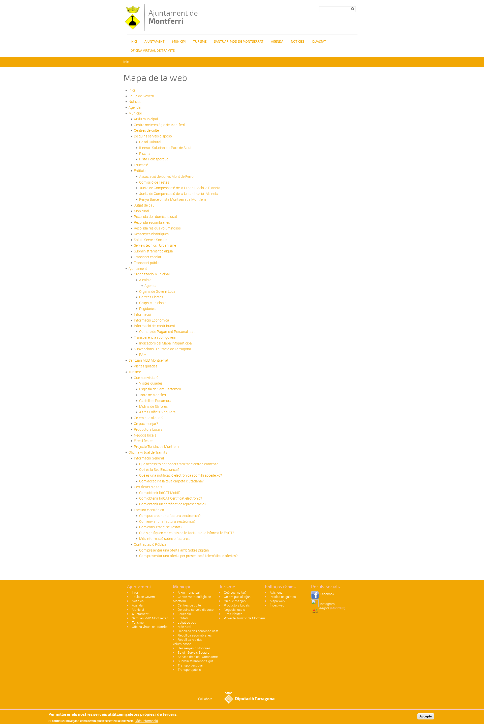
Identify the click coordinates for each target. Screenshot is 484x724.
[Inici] (132, 28)
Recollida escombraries (152, 222)
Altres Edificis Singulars (157, 412)
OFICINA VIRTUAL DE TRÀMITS (153, 51)
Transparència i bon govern (155, 337)
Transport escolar (147, 256)
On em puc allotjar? (148, 417)
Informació (142, 314)
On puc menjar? (146, 423)
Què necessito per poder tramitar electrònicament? (178, 463)
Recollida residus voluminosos (157, 228)
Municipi (179, 42)
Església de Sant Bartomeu (160, 389)
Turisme (199, 42)
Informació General (149, 458)
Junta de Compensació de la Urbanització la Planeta (179, 187)
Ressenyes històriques (151, 233)
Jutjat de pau (144, 205)
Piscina (144, 153)
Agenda (277, 42)
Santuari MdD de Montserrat (238, 42)
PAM (142, 354)
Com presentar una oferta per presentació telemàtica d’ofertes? (188, 555)
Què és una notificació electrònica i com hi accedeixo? (180, 475)
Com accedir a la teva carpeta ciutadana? (171, 481)
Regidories (147, 308)
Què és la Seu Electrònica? (159, 469)
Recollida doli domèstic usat (155, 216)
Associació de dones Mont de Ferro (166, 176)
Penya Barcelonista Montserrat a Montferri (172, 199)
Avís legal (276, 592)
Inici (134, 42)
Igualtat (319, 42)
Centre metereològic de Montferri (159, 124)
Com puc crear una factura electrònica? (169, 515)
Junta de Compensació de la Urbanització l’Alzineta (178, 193)
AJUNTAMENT (154, 42)
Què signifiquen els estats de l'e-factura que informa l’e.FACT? (186, 532)
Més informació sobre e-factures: (164, 538)
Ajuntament (138, 268)
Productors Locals (148, 429)
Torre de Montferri (153, 394)
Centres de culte (146, 130)
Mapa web (277, 601)
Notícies (297, 42)
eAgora (324, 608)
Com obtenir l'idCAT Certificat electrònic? (170, 498)
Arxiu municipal (146, 119)
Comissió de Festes (154, 182)
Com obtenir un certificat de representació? (172, 504)
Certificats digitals (148, 486)
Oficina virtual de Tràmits (148, 452)
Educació (141, 164)
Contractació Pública (150, 544)
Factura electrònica (149, 509)
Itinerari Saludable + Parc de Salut (165, 147)
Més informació (146, 721)
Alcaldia (145, 279)
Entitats (140, 170)
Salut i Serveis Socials (150, 239)
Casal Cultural (150, 141)
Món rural (141, 211)
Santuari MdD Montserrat (148, 360)
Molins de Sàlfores (153, 406)
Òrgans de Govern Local (157, 291)
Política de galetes (283, 596)
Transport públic (146, 262)
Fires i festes (143, 440)
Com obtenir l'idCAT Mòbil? (159, 492)
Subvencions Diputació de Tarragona (162, 348)
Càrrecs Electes (151, 297)
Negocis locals (145, 435)
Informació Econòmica (151, 320)
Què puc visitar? (146, 377)
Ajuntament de (173, 17)
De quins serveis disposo (153, 136)
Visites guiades (145, 366)
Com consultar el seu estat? (160, 527)
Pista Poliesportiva (153, 159)
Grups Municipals (152, 302)
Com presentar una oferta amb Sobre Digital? (174, 550)
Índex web (277, 605)
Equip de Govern (141, 96)
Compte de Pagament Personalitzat (167, 331)
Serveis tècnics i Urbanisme (155, 245)
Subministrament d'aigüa (153, 251)
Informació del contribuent (154, 325)
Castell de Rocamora (155, 400)
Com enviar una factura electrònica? (167, 521)
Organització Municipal (152, 274)
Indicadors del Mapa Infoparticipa (165, 343)
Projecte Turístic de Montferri (156, 446)
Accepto (425, 716)
